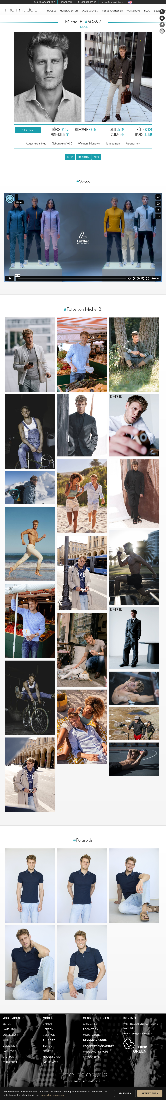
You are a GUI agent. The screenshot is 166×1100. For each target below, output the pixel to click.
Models (51, 11)
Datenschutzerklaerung (52, 1095)
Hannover (9, 1051)
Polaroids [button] (83, 157)
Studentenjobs (95, 1039)
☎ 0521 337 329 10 (86, 2)
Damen (47, 1023)
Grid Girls (90, 1023)
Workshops (133, 11)
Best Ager (50, 1034)
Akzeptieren (150, 1093)
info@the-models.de (142, 1033)
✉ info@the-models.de (112, 2)
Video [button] (96, 157)
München (8, 1045)
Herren (48, 1029)
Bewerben (66, 2)
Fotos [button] (70, 157)
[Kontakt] (162, 11)
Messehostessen (112, 11)
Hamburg (8, 1029)
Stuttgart (9, 1056)
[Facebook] (162, 25)
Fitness (48, 1051)
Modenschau (52, 1056)
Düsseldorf (10, 1034)
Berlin (6, 1023)
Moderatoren (90, 11)
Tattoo (47, 1045)
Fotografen (91, 1057)
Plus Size (49, 1040)
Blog (147, 11)
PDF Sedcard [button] (28, 130)
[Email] (162, 18)
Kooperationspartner (98, 1046)
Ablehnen (125, 1093)
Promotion (90, 1029)
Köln (5, 1040)
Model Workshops (95, 1051)
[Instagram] (162, 32)
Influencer (50, 1062)
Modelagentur (69, 11)
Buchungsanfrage (44, 2)
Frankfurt (9, 1062)
